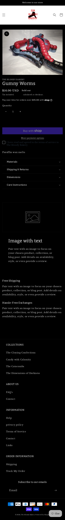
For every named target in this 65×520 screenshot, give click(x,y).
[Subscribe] (55, 490)
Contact (10, 399)
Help (9, 418)
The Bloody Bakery (28, 514)
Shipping (19, 95)
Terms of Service (16, 431)
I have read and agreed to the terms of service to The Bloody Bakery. (32, 143)
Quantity (7, 105)
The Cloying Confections (21, 352)
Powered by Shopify (42, 514)
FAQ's (9, 392)
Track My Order (15, 471)
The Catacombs (15, 366)
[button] (3, 15)
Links (9, 445)
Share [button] (9, 193)
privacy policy (14, 424)
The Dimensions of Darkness (23, 373)
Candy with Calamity (18, 359)
